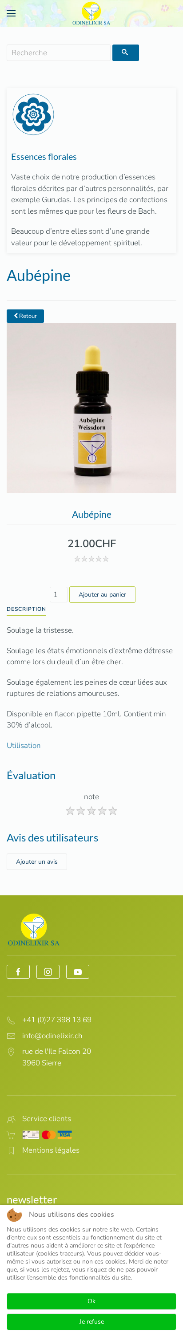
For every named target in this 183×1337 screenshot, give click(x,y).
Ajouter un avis (37, 861)
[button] (11, 13)
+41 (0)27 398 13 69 (57, 1020)
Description (26, 609)
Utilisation (24, 745)
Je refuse (92, 1321)
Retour (27, 316)
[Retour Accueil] (91, 13)
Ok (91, 1301)
